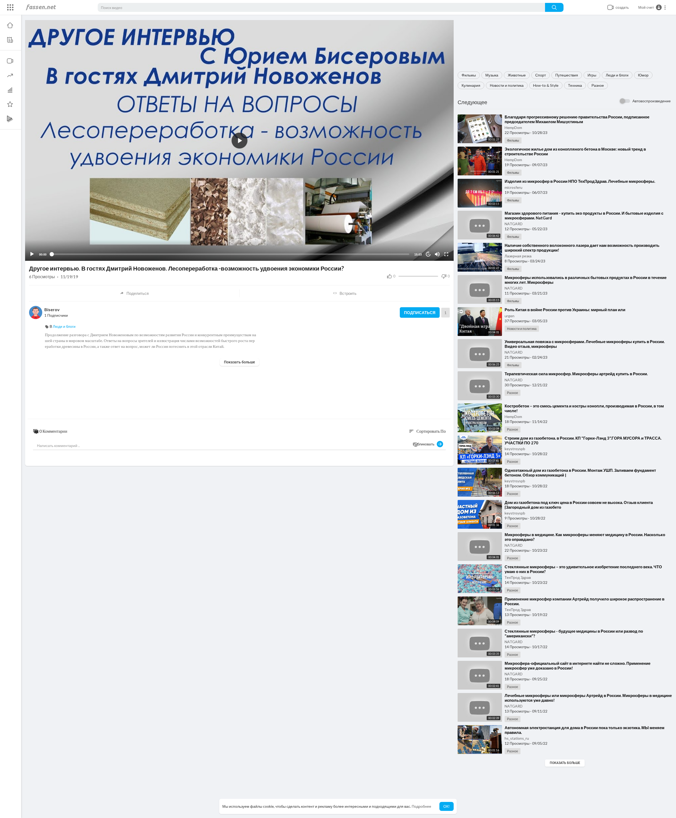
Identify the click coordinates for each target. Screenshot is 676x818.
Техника (575, 85)
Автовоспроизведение (651, 101)
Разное (598, 85)
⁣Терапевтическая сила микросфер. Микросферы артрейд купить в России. (576, 373)
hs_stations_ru (517, 738)
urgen (509, 316)
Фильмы (469, 75)
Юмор (643, 75)
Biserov (52, 309)
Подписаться (419, 312)
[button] (652, 7)
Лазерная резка (518, 256)
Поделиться (137, 293)
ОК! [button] (446, 806)
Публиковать (425, 444)
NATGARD (514, 224)
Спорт (540, 75)
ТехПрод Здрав (518, 577)
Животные (517, 75)
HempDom (513, 127)
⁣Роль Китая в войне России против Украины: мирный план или (565, 309)
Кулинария (471, 85)
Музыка (491, 75)
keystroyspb (515, 448)
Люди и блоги (617, 75)
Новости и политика (507, 85)
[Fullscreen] (446, 254)
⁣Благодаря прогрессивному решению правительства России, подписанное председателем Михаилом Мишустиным (577, 119)
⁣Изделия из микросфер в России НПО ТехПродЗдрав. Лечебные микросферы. (580, 181)
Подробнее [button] (421, 806)
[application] (239, 140)
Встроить (348, 293)
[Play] (32, 254)
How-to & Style (545, 85)
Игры (592, 75)
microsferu (513, 187)
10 (428, 254)
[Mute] (437, 254)
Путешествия (566, 75)
